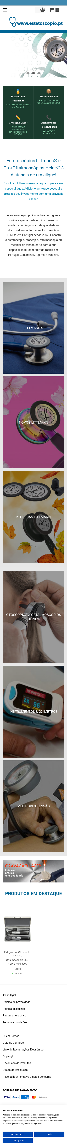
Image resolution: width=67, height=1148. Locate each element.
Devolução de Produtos (17, 1063)
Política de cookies (14, 1008)
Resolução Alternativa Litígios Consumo (27, 1076)
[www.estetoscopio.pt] (36, 21)
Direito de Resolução (15, 1070)
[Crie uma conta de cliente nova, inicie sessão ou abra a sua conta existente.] (42, 10)
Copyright (8, 1056)
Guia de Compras (13, 1042)
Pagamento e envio (14, 1015)
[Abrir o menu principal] (5, 9)
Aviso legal (9, 995)
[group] (33, 55)
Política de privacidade (16, 1002)
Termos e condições (15, 1022)
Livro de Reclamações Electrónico (23, 1049)
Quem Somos (11, 1036)
